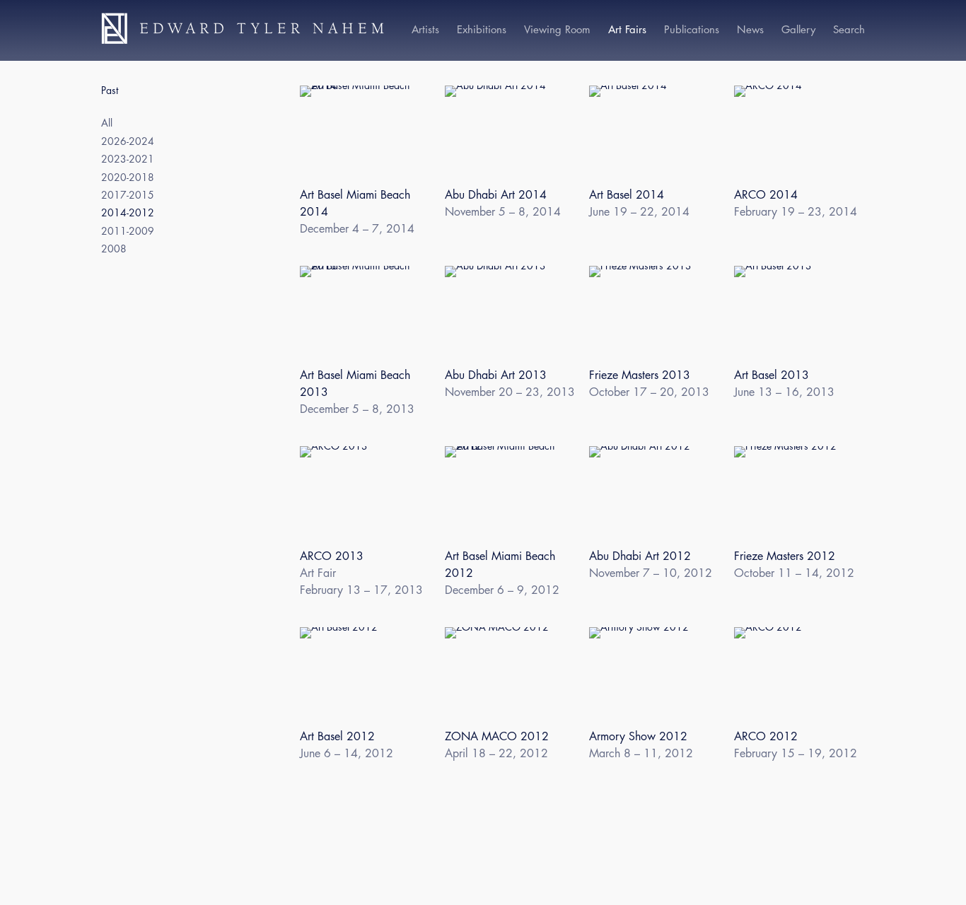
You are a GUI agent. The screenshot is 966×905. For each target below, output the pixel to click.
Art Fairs (627, 29)
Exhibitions (481, 29)
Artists (425, 29)
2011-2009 (127, 232)
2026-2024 (127, 142)
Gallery (798, 29)
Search (849, 29)
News (750, 29)
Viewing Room (557, 29)
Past (109, 90)
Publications (691, 29)
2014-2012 (127, 213)
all (106, 123)
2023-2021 (127, 159)
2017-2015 (127, 195)
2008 (114, 249)
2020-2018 (127, 178)
